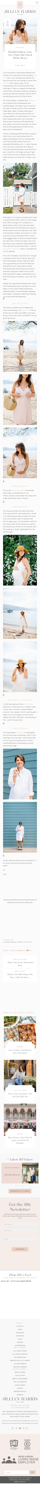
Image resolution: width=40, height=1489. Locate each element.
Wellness (20, 1333)
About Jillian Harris (20, 1379)
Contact (20, 1388)
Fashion (20, 47)
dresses (14, 942)
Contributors (20, 1345)
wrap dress (25, 310)
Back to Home (20, 1372)
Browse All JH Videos (20, 1191)
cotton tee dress (17, 490)
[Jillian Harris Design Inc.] (20, 12)
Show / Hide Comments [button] (20, 950)
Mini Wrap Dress (20, 303)
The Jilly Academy (20, 1382)
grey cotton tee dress (11, 249)
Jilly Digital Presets (20, 1354)
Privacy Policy (13, 1479)
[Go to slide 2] (18, 1185)
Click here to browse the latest (20, 1278)
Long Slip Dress (20, 506)
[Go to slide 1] (16, 1185)
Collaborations (20, 1357)
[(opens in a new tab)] (20, 1173)
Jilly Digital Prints (20, 1351)
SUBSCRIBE (20, 1249)
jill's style (28, 942)
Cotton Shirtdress (20, 728)
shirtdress (20, 732)
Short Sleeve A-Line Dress (20, 699)
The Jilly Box (20, 1090)
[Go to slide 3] (21, 1185)
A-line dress (28, 704)
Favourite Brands (20, 1367)
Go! (32, 1472)
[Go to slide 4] (23, 1186)
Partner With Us (20, 1391)
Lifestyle (20, 1326)
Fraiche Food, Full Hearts (20, 1360)
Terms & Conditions (24, 1479)
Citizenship (20, 1336)
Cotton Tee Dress (20, 486)
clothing (6, 942)
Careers (20, 1395)
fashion (20, 942)
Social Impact (20, 1385)
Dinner (20, 1047)
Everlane (6, 83)
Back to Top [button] (19, 1481)
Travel (20, 1134)
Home (20, 1329)
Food (20, 1339)
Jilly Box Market (20, 1364)
